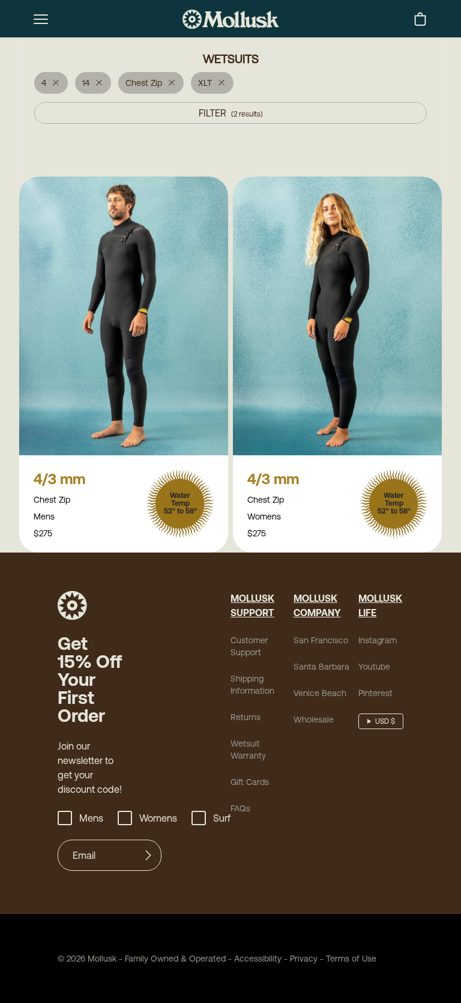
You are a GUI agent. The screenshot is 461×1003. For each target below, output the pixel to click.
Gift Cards (249, 782)
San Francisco (321, 640)
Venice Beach (320, 693)
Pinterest (375, 693)
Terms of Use (351, 958)
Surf (221, 818)
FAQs (240, 808)
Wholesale (314, 719)
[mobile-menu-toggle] (40, 19)
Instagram (377, 640)
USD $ (385, 721)
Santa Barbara (321, 666)
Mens (91, 818)
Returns (245, 717)
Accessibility (254, 958)
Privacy (304, 958)
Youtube (374, 666)
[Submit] (148, 855)
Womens (158, 818)
